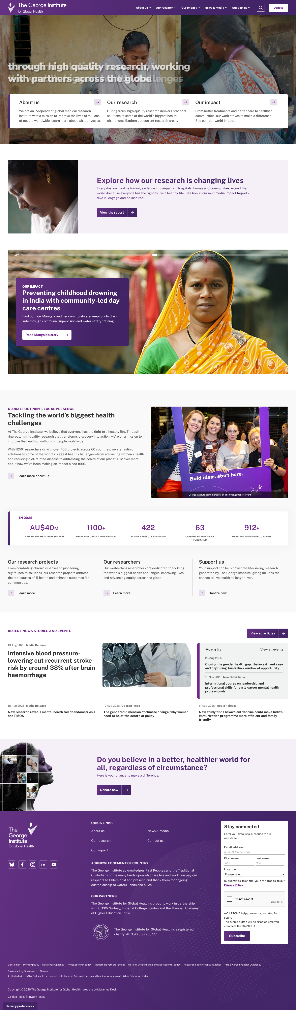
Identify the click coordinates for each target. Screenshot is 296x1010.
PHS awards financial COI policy (243, 964)
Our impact (189, 7)
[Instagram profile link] (33, 864)
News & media (214, 7)
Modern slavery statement (110, 964)
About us (142, 7)
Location (230, 869)
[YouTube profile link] (54, 864)
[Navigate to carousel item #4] (249, 255)
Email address (233, 847)
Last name (262, 858)
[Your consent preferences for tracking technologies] (20, 1006)
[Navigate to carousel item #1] (53, 255)
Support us (239, 7)
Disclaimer (14, 964)
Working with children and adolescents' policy (154, 964)
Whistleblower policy (79, 964)
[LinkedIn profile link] (43, 864)
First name (231, 858)
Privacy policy (31, 964)
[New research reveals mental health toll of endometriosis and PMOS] (52, 711)
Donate (278, 7)
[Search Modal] (261, 8)
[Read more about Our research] (148, 111)
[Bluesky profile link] (12, 864)
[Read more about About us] (60, 111)
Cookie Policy (16, 996)
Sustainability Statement (22, 971)
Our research (164, 7)
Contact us (155, 841)
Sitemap (44, 971)
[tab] (142, 139)
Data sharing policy (53, 964)
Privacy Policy (36, 996)
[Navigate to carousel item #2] (118, 255)
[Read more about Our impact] (236, 111)
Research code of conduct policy (202, 964)
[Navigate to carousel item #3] (184, 255)
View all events (271, 649)
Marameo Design (108, 989)
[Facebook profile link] (22, 864)
